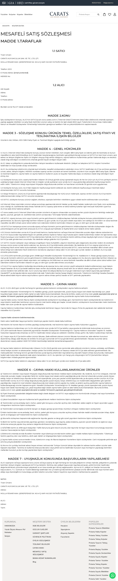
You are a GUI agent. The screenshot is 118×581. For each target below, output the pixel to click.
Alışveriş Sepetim (67, 533)
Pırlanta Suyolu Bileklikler (99, 571)
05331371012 (96, 3)
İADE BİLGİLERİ (39, 526)
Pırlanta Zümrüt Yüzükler (98, 575)
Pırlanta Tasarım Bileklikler (99, 528)
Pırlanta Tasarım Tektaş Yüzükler (98, 544)
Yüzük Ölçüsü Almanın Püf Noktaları (15, 531)
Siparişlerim (65, 529)
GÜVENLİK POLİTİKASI (42, 537)
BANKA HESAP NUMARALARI (44, 558)
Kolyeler (12, 14)
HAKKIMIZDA (10, 526)
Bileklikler (29, 14)
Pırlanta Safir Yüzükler (97, 579)
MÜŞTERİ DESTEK (18, 26)
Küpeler (20, 14)
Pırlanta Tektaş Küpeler (98, 564)
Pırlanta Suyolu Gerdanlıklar (100, 553)
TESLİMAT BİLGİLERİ (41, 544)
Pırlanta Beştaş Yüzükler (98, 549)
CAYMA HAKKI (38, 548)
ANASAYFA (5, 26)
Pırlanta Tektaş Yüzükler (98, 535)
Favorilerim (65, 537)
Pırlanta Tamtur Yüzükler (98, 560)
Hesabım (64, 526)
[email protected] (21, 73)
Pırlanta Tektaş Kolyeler (98, 539)
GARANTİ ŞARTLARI (41, 533)
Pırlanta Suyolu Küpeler (98, 557)
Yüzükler (4, 14)
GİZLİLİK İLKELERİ (40, 529)
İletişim (7, 536)
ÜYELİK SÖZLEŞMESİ (41, 540)
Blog (34, 562)
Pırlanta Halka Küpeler (97, 532)
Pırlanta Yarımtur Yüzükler (99, 568)
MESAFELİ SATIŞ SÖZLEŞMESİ (39, 553)
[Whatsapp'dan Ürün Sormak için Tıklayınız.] (112, 575)
